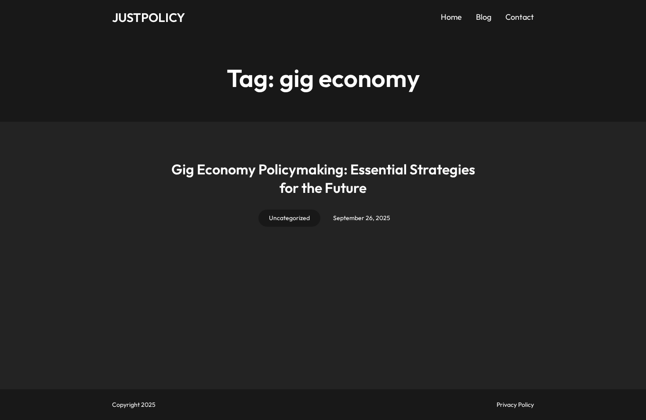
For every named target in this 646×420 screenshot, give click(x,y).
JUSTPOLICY (148, 17)
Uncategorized (289, 218)
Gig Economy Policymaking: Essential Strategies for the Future (323, 178)
